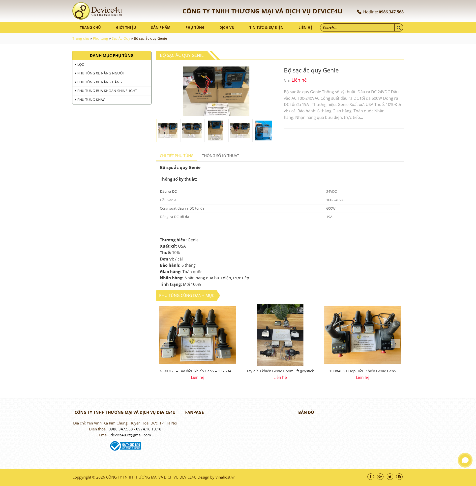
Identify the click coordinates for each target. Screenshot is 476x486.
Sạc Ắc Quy (121, 38)
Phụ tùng (195, 27)
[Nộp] (398, 27)
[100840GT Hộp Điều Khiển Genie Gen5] (362, 335)
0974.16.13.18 (148, 428)
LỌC (80, 64)
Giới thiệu (126, 27)
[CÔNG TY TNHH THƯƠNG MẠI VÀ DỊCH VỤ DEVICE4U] (97, 11)
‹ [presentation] (164, 132)
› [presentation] (268, 132)
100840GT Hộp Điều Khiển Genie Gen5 (362, 370)
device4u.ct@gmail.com (131, 434)
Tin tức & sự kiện (266, 27)
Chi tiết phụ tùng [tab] (177, 155)
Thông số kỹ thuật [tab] (220, 155)
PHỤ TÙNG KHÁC (91, 99)
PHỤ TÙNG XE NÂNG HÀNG (99, 82)
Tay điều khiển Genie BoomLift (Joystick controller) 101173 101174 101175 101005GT (280, 371)
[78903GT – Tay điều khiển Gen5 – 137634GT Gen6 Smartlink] (197, 335)
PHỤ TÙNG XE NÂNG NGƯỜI (100, 73)
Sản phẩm (160, 27)
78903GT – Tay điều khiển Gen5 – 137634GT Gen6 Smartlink (197, 371)
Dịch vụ (227, 27)
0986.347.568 (391, 12)
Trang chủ (90, 27)
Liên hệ (305, 27)
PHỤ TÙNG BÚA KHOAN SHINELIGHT (107, 90)
